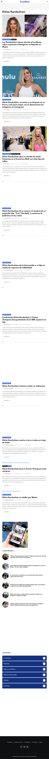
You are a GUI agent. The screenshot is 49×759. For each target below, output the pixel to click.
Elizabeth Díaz (7, 218)
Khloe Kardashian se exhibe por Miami (19, 497)
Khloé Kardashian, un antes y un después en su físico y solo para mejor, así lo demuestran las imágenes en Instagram (23, 105)
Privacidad (34, 742)
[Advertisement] (11, 629)
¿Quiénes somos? (18, 742)
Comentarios (24, 49)
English (40, 742)
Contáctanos (27, 742)
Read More (6, 61)
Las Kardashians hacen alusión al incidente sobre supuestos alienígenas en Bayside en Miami (21, 44)
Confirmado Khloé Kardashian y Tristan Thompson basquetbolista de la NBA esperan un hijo (24, 320)
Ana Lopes (6, 163)
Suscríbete (9, 742)
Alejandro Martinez (9, 270)
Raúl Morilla (7, 49)
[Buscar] (47, 1)
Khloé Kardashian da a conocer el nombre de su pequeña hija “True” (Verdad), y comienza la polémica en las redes (24, 213)
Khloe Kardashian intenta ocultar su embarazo (23, 386)
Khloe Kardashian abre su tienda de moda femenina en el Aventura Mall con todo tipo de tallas (23, 159)
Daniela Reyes (7, 473)
